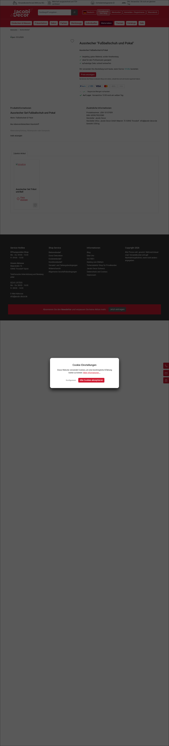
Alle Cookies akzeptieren (91, 380)
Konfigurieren (71, 380)
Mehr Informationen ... (91, 373)
